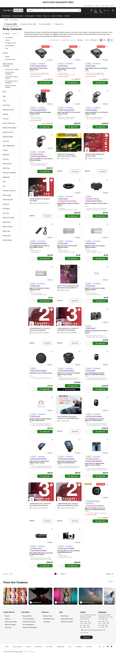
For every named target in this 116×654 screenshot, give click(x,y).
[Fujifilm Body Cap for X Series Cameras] (41, 358)
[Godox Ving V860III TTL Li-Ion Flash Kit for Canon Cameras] (41, 141)
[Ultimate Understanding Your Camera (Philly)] (96, 142)
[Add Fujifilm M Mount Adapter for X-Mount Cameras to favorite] (79, 179)
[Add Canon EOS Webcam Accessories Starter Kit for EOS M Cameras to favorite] (107, 397)
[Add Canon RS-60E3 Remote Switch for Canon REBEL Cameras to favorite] (52, 224)
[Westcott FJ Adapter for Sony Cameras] (96, 186)
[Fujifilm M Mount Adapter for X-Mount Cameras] (69, 186)
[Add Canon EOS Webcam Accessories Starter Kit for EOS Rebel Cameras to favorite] (107, 351)
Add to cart (46, 82)
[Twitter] (100, 647)
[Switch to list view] (104, 40)
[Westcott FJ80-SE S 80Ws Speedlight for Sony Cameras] (41, 97)
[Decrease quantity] (31, 82)
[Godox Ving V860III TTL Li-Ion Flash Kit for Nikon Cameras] (96, 97)
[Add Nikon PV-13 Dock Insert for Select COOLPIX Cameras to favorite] (52, 266)
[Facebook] (108, 647)
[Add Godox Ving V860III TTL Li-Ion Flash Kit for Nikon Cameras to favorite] (107, 91)
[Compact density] (111, 40)
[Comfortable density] (108, 40)
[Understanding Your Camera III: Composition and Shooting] (69, 316)
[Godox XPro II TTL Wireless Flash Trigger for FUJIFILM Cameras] (69, 446)
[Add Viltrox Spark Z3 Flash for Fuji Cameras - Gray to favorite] (107, 46)
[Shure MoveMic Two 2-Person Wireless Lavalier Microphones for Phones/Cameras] (69, 535)
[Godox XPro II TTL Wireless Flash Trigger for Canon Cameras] (96, 446)
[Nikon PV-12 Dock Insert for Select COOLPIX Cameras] (69, 230)
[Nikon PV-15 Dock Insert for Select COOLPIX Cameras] (96, 230)
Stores (112, 6)
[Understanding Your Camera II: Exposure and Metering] (41, 316)
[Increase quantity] (35, 82)
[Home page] (13, 10)
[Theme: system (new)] (100, 10)
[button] (113, 10)
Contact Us (86, 637)
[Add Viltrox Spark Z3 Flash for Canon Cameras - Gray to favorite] (79, 46)
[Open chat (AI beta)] (95, 10)
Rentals (39, 16)
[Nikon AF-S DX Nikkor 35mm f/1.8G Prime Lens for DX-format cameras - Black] (96, 490)
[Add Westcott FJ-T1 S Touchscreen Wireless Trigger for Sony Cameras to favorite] (79, 351)
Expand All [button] (14, 33)
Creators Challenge (57, 16)
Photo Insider (105, 6)
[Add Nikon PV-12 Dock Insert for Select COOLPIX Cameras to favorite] (79, 224)
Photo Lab (46, 16)
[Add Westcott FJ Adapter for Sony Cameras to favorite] (107, 179)
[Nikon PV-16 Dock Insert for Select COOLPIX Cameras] (96, 273)
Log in (108, 10)
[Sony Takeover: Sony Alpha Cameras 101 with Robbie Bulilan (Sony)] (69, 404)
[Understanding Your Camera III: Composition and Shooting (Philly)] (41, 491)
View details (75, 171)
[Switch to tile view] (101, 40)
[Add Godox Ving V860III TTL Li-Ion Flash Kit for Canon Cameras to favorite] (52, 135)
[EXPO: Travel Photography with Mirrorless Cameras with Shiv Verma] (69, 274)
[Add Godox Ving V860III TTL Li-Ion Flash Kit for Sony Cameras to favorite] (79, 91)
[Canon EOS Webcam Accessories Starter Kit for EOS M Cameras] (96, 403)
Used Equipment (30, 16)
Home (6, 20)
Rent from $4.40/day (70, 389)
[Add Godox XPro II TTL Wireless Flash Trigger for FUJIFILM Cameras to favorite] (79, 440)
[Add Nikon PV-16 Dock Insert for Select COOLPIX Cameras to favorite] (107, 266)
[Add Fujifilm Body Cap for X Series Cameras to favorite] (52, 351)
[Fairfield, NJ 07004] (91, 10)
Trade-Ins (67, 16)
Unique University (17, 16)
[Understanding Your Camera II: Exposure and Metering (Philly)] (69, 491)
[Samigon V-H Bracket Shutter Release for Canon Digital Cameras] (41, 403)
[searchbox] (54, 10)
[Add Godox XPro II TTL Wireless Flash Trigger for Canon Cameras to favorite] (107, 440)
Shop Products (6, 16)
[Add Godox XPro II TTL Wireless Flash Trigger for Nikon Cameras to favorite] (52, 440)
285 (62, 574)
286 (64, 574)
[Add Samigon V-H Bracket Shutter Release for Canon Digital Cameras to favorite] (52, 397)
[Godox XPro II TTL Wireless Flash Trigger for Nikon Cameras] (41, 446)
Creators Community (88, 6)
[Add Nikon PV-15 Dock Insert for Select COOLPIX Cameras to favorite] (107, 224)
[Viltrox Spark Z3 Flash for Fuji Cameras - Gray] (96, 53)
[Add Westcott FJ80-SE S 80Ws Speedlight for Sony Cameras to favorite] (52, 91)
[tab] (10, 24)
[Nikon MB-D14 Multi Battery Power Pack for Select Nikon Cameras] (41, 535)
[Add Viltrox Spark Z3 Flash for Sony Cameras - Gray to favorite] (52, 46)
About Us (97, 6)
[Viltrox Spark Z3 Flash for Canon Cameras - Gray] (69, 53)
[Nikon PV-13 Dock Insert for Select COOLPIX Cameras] (41, 273)
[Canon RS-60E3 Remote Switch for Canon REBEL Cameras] (41, 230)
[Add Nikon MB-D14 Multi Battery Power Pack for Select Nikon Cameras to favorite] (52, 529)
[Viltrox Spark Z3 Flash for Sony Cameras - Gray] (41, 53)
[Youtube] (111, 647)
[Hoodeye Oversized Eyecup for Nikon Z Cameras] (96, 315)
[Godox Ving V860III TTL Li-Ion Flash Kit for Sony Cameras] (69, 97)
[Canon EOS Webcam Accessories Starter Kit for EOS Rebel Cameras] (96, 358)
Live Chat (73, 40)
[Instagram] (104, 647)
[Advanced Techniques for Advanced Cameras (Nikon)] (69, 142)
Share (81, 40)
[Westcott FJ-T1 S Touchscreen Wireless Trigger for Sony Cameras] (69, 358)
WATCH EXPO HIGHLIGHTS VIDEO (58, 2)
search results (14, 19)
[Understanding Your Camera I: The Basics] (41, 187)
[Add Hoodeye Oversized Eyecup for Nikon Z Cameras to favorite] (107, 309)
